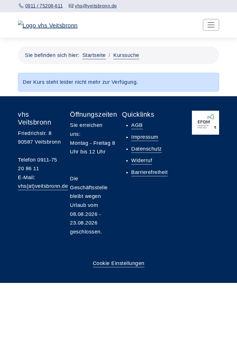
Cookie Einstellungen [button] (119, 263)
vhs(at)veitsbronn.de (43, 186)
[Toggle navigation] (211, 25)
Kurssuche (126, 55)
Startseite (94, 55)
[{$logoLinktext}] (48, 25)
